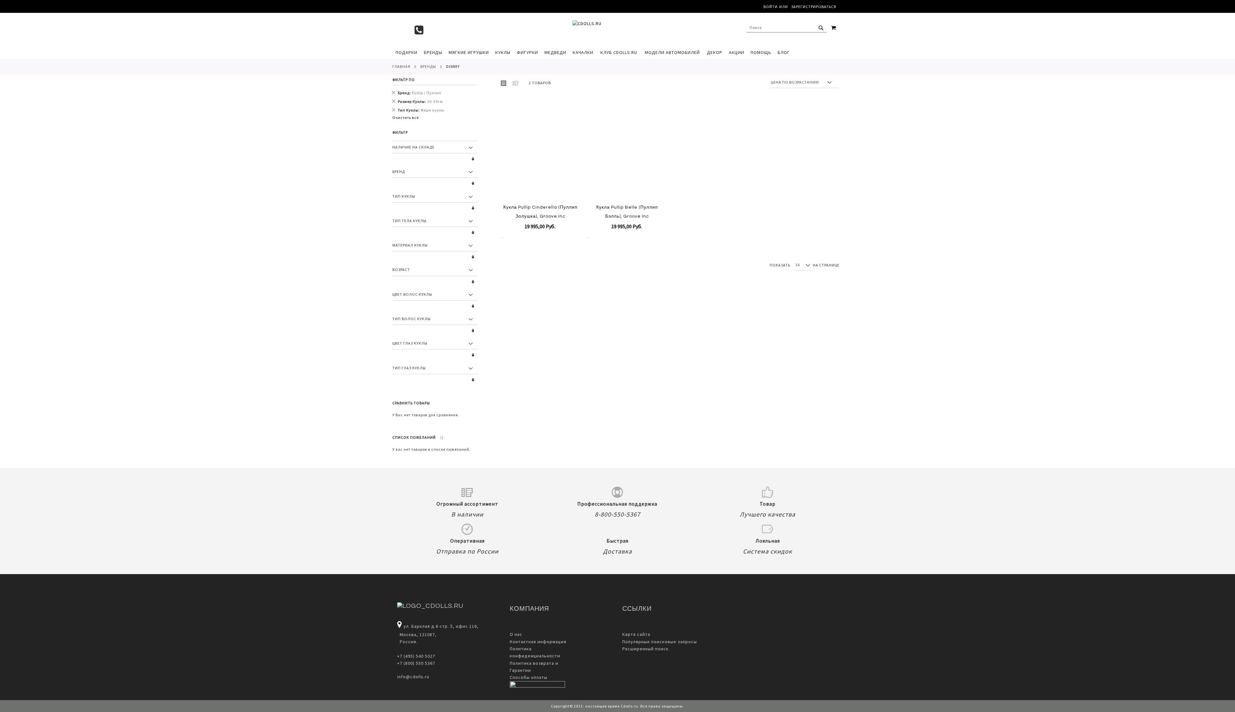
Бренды (428, 66)
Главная (401, 66)
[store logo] (614, 29)
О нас (516, 634)
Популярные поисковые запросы (659, 641)
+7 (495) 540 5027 (416, 656)
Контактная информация (538, 641)
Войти (771, 6)
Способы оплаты (528, 677)
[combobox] (786, 27)
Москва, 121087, (416, 634)
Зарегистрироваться (813, 6)
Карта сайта (636, 634)
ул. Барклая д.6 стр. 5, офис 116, (441, 626)
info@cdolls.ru (413, 677)
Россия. (407, 641)
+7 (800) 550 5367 (416, 663)
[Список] (515, 83)
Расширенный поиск (645, 649)
